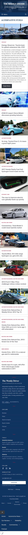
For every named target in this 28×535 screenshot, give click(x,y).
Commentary (13, 525)
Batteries (4, 454)
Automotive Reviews (7, 166)
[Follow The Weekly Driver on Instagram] (6, 468)
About (3, 503)
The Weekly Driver (14, 4)
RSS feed (10, 489)
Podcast (4, 42)
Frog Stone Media (14, 498)
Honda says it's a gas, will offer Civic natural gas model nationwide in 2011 (13, 367)
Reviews (4, 413)
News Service (5, 349)
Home (3, 516)
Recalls (4, 447)
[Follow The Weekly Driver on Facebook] (3, 468)
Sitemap (17, 489)
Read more (6, 86)
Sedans (3, 322)
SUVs (3, 429)
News (3, 416)
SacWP (21, 496)
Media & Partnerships (17, 503)
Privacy (25, 503)
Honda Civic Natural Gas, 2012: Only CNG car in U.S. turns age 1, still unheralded (14, 327)
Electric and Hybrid (7, 222)
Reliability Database (7, 440)
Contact (9, 503)
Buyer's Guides (6, 423)
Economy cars (5, 194)
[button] (25, 14)
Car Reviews (6, 520)
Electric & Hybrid (6, 419)
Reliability (18, 520)
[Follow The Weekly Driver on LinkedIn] (10, 468)
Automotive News (6, 138)
